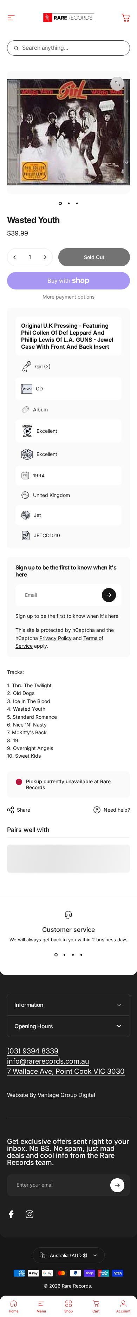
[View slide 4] (81, 955)
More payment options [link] (68, 297)
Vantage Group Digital (66, 1094)
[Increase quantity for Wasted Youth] (45, 257)
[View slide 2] (64, 955)
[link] (66, 1071)
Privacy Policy (55, 638)
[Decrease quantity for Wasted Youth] (14, 257)
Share (23, 810)
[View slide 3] (72, 955)
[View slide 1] (56, 955)
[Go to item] (60, 203)
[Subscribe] (109, 595)
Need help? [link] (117, 810)
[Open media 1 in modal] (117, 84)
